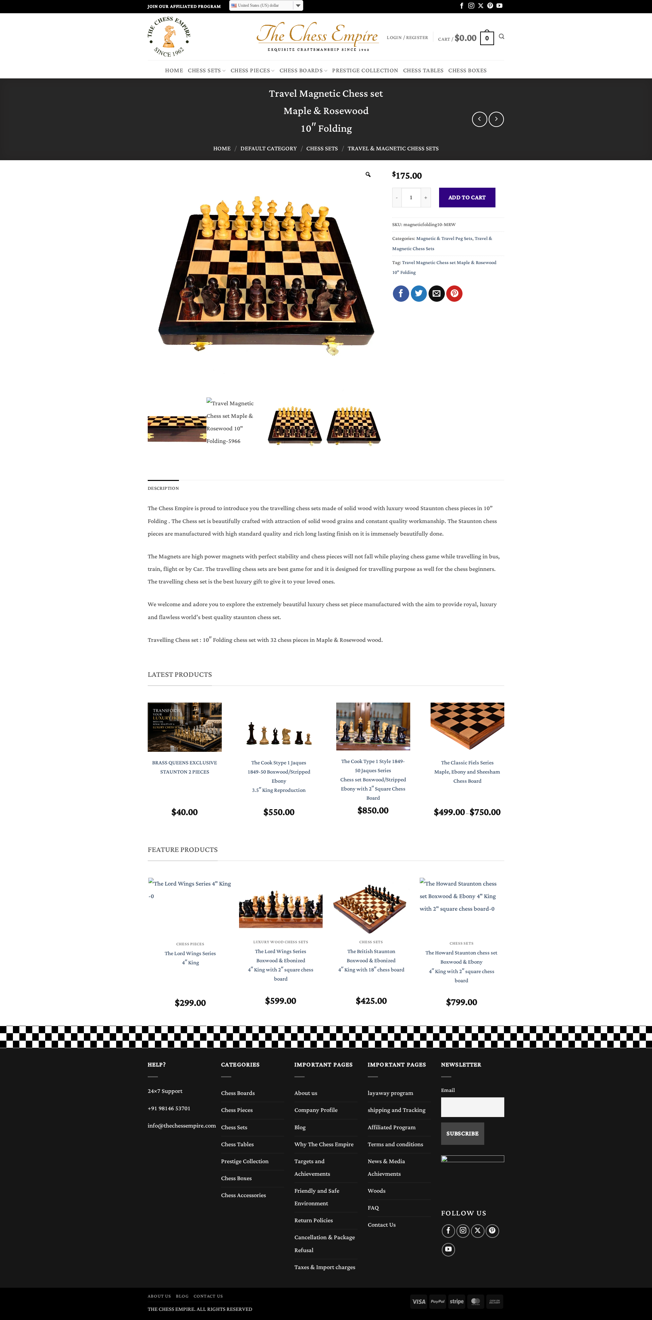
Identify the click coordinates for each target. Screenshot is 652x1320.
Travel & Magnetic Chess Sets (393, 148)
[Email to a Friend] (437, 293)
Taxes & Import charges (324, 1267)
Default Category (268, 148)
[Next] (511, 771)
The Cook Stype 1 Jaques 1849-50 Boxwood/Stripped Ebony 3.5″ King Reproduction (279, 776)
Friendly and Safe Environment (316, 1197)
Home (174, 70)
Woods (376, 1191)
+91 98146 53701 (169, 1108)
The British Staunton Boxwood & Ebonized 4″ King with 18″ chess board (371, 960)
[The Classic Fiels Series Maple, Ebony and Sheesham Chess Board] (468, 727)
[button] (466, 36)
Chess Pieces (250, 70)
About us (305, 1093)
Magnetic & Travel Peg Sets (444, 238)
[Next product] (479, 119)
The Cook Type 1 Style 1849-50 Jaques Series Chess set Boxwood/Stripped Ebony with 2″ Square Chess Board (373, 780)
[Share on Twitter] (419, 293)
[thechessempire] (182, 36)
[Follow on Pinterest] (490, 6)
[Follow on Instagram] (471, 6)
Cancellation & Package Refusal (324, 1244)
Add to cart (467, 197)
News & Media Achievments (386, 1168)
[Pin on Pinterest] (454, 293)
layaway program (390, 1093)
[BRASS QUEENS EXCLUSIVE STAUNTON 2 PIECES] (185, 727)
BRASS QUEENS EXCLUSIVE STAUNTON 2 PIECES (184, 767)
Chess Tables (423, 70)
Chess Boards (301, 70)
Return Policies (313, 1220)
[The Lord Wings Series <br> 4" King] (190, 907)
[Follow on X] (481, 6)
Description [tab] (163, 488)
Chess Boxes (467, 70)
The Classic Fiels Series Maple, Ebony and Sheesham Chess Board (467, 772)
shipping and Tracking (396, 1110)
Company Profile (316, 1110)
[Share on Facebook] (401, 293)
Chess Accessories (243, 1195)
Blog (300, 1127)
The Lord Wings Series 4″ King (190, 958)
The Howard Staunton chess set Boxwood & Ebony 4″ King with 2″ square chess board (461, 966)
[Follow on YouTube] (499, 6)
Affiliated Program (392, 1127)
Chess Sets (204, 70)
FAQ (373, 1208)
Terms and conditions (395, 1144)
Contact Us (382, 1225)
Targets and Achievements (312, 1168)
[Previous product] (496, 119)
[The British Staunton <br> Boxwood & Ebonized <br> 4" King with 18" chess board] (371, 905)
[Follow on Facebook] (462, 6)
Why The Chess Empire (324, 1144)
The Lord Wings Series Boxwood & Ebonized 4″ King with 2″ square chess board (280, 965)
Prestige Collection (365, 70)
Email (448, 1090)
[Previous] (141, 771)
